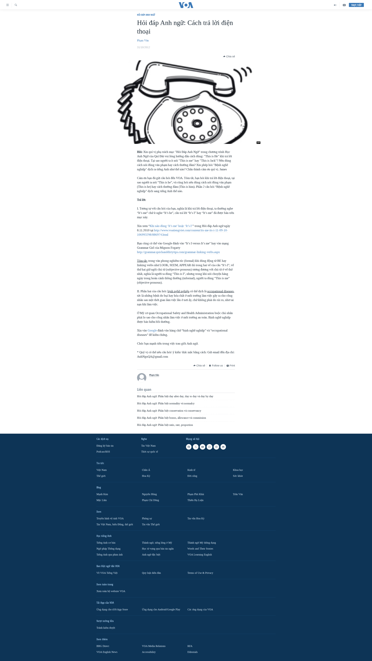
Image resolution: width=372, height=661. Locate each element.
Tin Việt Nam (148, 446)
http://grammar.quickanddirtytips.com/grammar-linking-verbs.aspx (178, 252)
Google (152, 330)
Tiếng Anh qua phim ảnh (109, 554)
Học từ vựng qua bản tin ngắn (158, 548)
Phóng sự (147, 518)
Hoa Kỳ (146, 476)
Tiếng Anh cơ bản (105, 542)
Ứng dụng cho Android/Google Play (161, 609)
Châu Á (146, 470)
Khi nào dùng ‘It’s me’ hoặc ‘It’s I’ (171, 226)
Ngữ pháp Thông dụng (108, 548)
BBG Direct (102, 646)
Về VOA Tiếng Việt (107, 573)
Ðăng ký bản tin (104, 446)
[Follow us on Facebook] (189, 447)
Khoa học (238, 470)
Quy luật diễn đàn (151, 573)
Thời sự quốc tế (149, 451)
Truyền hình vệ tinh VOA (110, 518)
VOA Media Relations (154, 646)
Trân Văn (238, 494)
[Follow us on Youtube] (202, 447)
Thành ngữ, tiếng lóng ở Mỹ (157, 542)
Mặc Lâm (101, 500)
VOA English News (106, 652)
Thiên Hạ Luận (195, 500)
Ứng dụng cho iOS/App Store (112, 609)
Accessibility (149, 652)
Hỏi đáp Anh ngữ (146, 14)
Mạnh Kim (102, 494)
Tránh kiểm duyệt (105, 627)
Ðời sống (192, 476)
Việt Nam (101, 470)
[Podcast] (216, 447)
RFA (189, 646)
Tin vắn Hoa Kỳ (195, 518)
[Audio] (335, 5)
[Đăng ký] (223, 447)
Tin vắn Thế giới (151, 524)
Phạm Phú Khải (195, 494)
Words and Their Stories (200, 548)
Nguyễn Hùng (149, 494)
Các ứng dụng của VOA (200, 609)
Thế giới (100, 476)
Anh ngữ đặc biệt (151, 554)
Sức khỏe (238, 476)
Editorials (192, 652)
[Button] (229, 56)
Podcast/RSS (103, 451)
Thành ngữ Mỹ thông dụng (201, 542)
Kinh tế (191, 470)
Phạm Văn (143, 40)
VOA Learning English (199, 554)
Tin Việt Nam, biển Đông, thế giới (114, 524)
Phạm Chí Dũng (150, 500)
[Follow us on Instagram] (209, 447)
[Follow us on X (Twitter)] (195, 447)
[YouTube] (344, 5)
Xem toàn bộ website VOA (110, 591)
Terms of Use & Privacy (200, 573)
